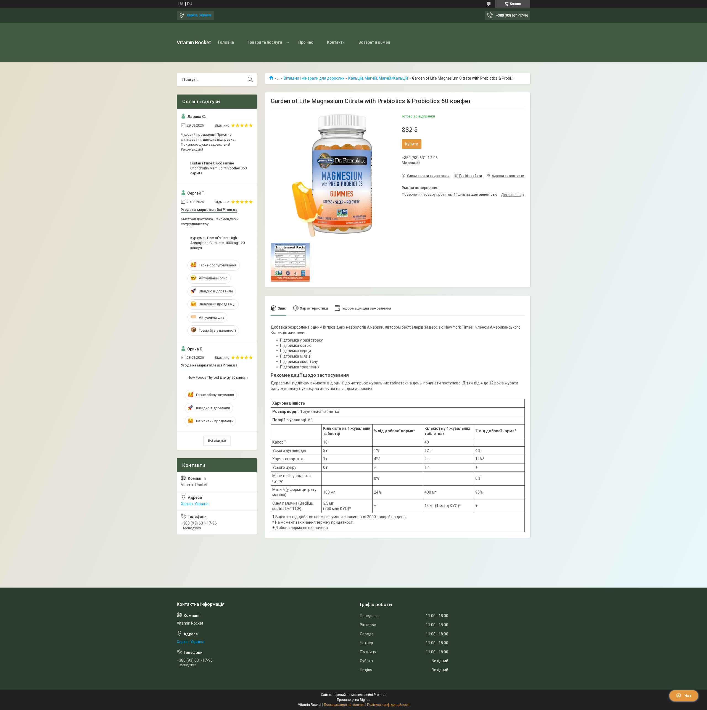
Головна (226, 42)
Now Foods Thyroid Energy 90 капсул (218, 377)
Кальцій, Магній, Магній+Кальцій (378, 78)
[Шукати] (250, 79)
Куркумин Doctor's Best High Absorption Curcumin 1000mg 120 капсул (217, 243)
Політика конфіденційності (388, 705)
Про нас (305, 42)
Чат (688, 695)
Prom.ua (380, 695)
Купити (411, 144)
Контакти (336, 42)
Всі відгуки (217, 440)
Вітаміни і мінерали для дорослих (314, 78)
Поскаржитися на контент (344, 705)
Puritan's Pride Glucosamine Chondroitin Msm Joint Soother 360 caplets (218, 168)
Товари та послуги (265, 42)
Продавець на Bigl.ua (353, 700)
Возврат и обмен (374, 42)
